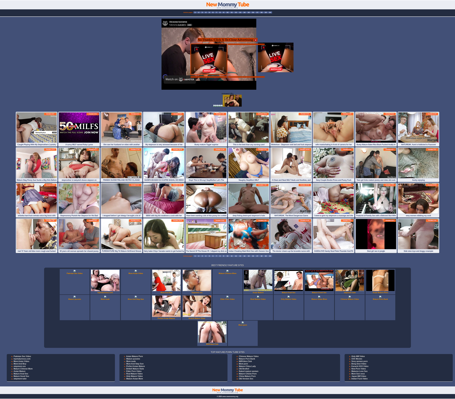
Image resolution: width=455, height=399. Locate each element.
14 (244, 12)
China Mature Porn (247, 376)
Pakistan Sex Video (22, 356)
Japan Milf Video (358, 376)
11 (231, 12)
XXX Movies (356, 359)
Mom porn (243, 364)
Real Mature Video (134, 374)
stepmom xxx (20, 366)
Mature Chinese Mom (23, 369)
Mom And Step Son (135, 364)
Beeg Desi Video (358, 364)
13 (240, 12)
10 (227, 12)
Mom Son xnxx (358, 374)
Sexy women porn (359, 361)
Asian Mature (19, 371)
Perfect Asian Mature (135, 366)
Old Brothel (244, 369)
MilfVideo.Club (245, 361)
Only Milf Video (358, 356)
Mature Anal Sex (21, 374)
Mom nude (131, 361)
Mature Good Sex (21, 376)
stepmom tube (20, 379)
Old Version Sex (246, 379)
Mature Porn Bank (247, 359)
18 (261, 12)
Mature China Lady (247, 366)
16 (253, 12)
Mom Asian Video (21, 361)
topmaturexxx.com (22, 359)
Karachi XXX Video (360, 366)
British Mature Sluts (135, 369)
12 (236, 12)
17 (257, 12)
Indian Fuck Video (359, 379)
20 (270, 12)
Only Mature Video (134, 376)
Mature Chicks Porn (248, 374)
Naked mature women (248, 371)
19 (265, 12)
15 (248, 12)
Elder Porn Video (134, 371)
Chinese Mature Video (249, 356)
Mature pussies (133, 359)
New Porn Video (358, 369)
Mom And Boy (20, 364)
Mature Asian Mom (134, 379)
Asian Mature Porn (134, 356)
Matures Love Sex (359, 371)
